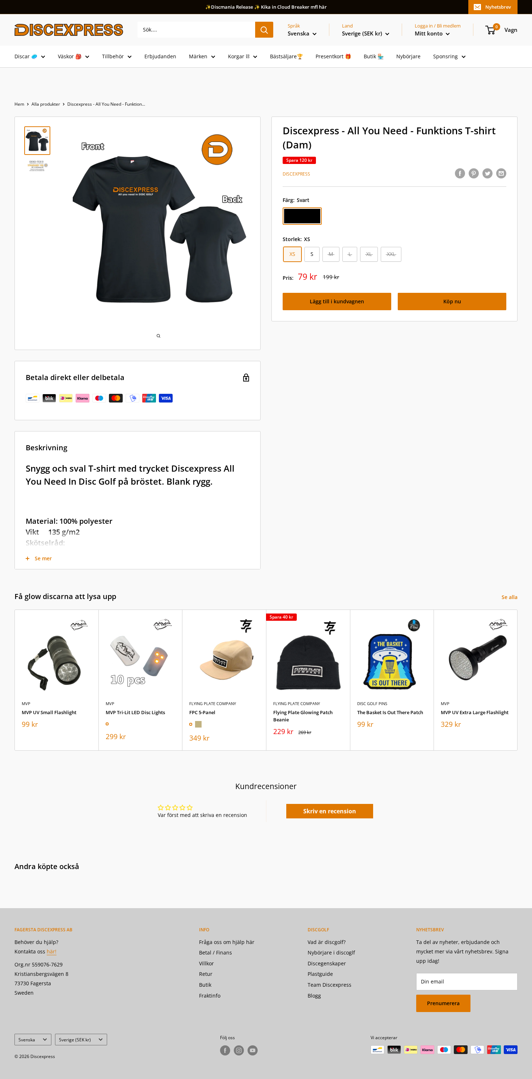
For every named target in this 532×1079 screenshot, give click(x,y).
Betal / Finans (215, 952)
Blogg (314, 995)
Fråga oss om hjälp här (226, 942)
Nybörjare (408, 56)
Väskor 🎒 (69, 56)
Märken (198, 56)
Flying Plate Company (212, 703)
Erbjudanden (160, 56)
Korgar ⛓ (238, 56)
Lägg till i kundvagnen (337, 301)
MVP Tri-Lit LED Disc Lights (135, 712)
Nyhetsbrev (498, 7)
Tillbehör (113, 56)
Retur (205, 973)
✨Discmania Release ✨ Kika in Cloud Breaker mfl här (266, 7)
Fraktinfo (209, 995)
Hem (19, 104)
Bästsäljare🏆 (286, 56)
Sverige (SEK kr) (75, 1039)
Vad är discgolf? (327, 942)
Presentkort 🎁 (333, 56)
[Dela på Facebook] (460, 173)
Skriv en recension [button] (329, 811)
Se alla (510, 597)
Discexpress (296, 174)
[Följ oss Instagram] (239, 1050)
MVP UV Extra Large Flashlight (474, 712)
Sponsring (445, 56)
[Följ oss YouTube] (253, 1050)
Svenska (26, 1039)
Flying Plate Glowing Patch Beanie (303, 715)
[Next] (517, 680)
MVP (26, 703)
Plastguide (320, 973)
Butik (205, 984)
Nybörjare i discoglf (331, 952)
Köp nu (452, 301)
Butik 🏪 (374, 56)
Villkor (206, 963)
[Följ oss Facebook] (225, 1050)
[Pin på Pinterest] (474, 173)
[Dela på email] (501, 173)
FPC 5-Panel (202, 712)
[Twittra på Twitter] (487, 173)
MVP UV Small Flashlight (49, 712)
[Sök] (264, 30)
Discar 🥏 (25, 56)
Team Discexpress (329, 984)
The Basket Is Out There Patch (390, 712)
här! (51, 951)
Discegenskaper (327, 963)
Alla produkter (45, 104)
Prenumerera (443, 1003)
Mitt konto (429, 33)
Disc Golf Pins (372, 703)
